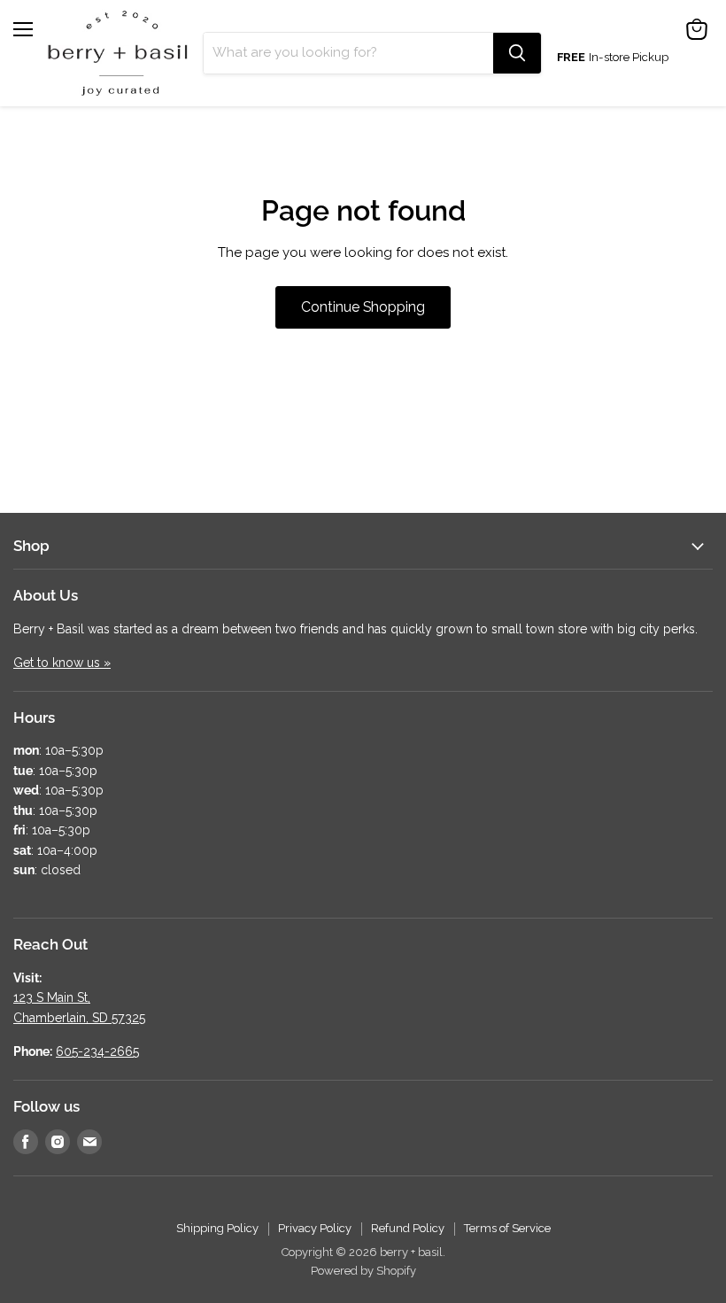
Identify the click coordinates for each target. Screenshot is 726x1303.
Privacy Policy (314, 1228)
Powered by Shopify (363, 1270)
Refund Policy (407, 1228)
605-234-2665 (97, 1051)
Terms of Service (507, 1228)
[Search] (517, 53)
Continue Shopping (363, 307)
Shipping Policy (217, 1228)
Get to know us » (62, 662)
